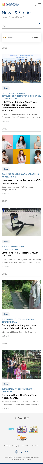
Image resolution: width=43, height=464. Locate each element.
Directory (35, 446)
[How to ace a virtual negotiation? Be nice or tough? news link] (21, 165)
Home (4, 17)
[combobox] (21, 26)
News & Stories (15, 17)
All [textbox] (4, 26)
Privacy (6, 446)
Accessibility (24, 446)
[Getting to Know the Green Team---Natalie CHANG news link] (21, 380)
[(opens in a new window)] (22, 430)
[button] (35, 37)
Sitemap (14, 446)
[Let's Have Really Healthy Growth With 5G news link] (21, 237)
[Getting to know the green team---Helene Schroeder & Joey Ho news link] (21, 308)
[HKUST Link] (11, 4)
